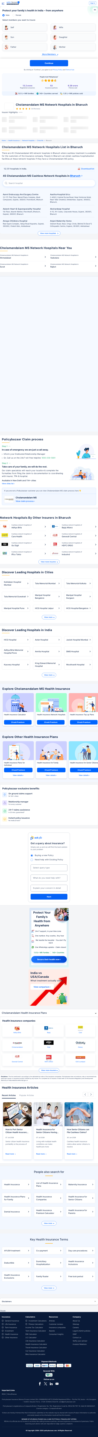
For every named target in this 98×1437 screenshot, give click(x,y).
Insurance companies (57, 1327)
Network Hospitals (28, 140)
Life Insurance (10, 1324)
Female (18, 15)
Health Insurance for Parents (77, 1211)
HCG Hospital (10, 640)
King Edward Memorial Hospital (45, 664)
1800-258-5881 (48, 458)
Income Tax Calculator (34, 1327)
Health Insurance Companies (44, 1198)
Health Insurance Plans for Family (14, 1198)
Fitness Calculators (36, 1324)
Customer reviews (56, 1324)
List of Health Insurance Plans (47, 1184)
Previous (85, 1094)
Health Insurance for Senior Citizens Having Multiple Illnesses (46, 1131)
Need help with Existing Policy (49, 859)
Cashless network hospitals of (21, 526)
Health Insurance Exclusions (12, 1276)
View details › (18, 775)
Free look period (75, 1276)
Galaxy (80, 1047)
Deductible (9, 1263)
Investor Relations (80, 1344)
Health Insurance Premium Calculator (45, 1211)
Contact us (77, 1337)
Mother (62, 47)
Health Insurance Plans (13, 763)
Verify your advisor (80, 1341)
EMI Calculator (31, 1334)
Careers (76, 1327)
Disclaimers (7, 1301)
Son (12, 37)
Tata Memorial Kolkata (76, 583)
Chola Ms (40, 140)
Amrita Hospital (42, 651)
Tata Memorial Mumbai (45, 583)
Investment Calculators (37, 1321)
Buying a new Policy (44, 855)
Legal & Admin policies (81, 1331)
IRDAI (3, 1394)
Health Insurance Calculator (15, 715)
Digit (48, 1047)
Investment (9, 1331)
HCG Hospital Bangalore (77, 608)
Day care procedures (77, 1250)
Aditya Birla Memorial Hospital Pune (13, 651)
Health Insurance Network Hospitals (51, 715)
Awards (52, 1331)
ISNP (75, 1334)
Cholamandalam (17, 1047)
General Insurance (12, 1321)
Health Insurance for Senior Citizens (77, 1198)
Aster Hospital (41, 640)
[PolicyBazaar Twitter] (45, 1383)
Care (80, 1032)
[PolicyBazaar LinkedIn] (51, 1383)
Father (13, 47)
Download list (87, 169)
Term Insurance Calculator (35, 1331)
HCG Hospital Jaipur (44, 608)
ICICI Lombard (80, 1062)
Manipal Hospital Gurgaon (74, 596)
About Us (76, 1321)
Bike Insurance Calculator (35, 1354)
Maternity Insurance (77, 1184)
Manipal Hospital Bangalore (42, 596)
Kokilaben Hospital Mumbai (12, 583)
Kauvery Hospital (12, 664)
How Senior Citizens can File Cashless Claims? (78, 1130)
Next (49, 897)
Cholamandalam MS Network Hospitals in (14, 256)
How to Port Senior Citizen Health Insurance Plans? (16, 1131)
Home (4, 140)
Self (12, 27)
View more (48, 617)
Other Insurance (11, 1337)
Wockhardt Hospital (75, 664)
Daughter (63, 37)
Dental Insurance (12, 1211)
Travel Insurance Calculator (36, 1347)
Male (7, 15)
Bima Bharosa (12, 1394)
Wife (61, 27)
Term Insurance (11, 1327)
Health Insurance (14, 140)
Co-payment (42, 1250)
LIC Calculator (30, 1337)
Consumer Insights (56, 1334)
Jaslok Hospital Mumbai (77, 640)
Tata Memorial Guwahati (15, 596)
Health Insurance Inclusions (76, 1262)
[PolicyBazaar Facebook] (40, 1383)
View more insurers (48, 562)
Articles (52, 1321)
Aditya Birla (17, 1032)
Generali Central (17, 1062)
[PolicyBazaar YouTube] (57, 1383)
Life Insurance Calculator (35, 1341)
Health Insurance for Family (47, 763)
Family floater (42, 1276)
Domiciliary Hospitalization (43, 1262)
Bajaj (48, 1032)
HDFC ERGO (49, 1062)
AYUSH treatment (12, 1250)
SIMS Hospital (72, 651)
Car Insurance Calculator (35, 1351)
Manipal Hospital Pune (14, 608)
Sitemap (76, 1324)
